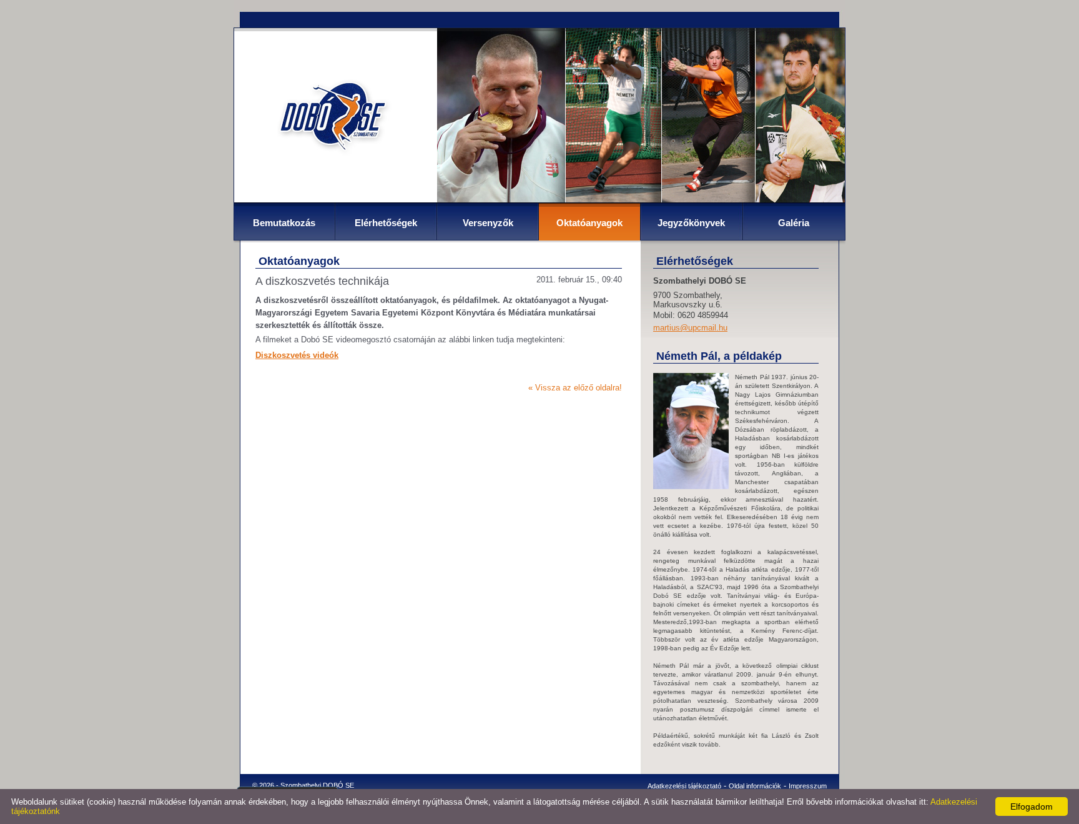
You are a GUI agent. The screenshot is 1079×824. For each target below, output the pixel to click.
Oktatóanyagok (589, 222)
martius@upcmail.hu (690, 327)
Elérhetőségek (386, 222)
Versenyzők (488, 222)
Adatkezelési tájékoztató (684, 786)
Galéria (793, 222)
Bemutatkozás (284, 222)
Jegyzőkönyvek (691, 222)
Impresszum (808, 786)
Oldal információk (755, 786)
